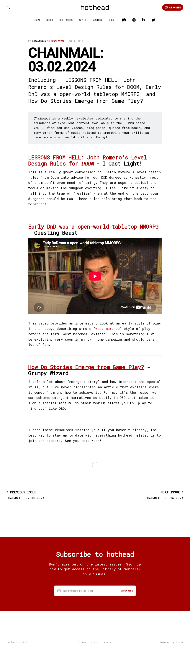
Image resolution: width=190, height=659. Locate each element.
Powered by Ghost (171, 642)
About (112, 19)
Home (37, 19)
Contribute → (103, 642)
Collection (66, 19)
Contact (83, 642)
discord (54, 440)
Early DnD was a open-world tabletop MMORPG (93, 226)
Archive (98, 19)
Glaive (83, 19)
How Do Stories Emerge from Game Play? (86, 367)
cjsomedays (39, 41)
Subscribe (174, 7)
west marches (107, 328)
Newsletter (58, 41)
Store (50, 19)
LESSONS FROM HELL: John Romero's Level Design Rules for (87, 160)
